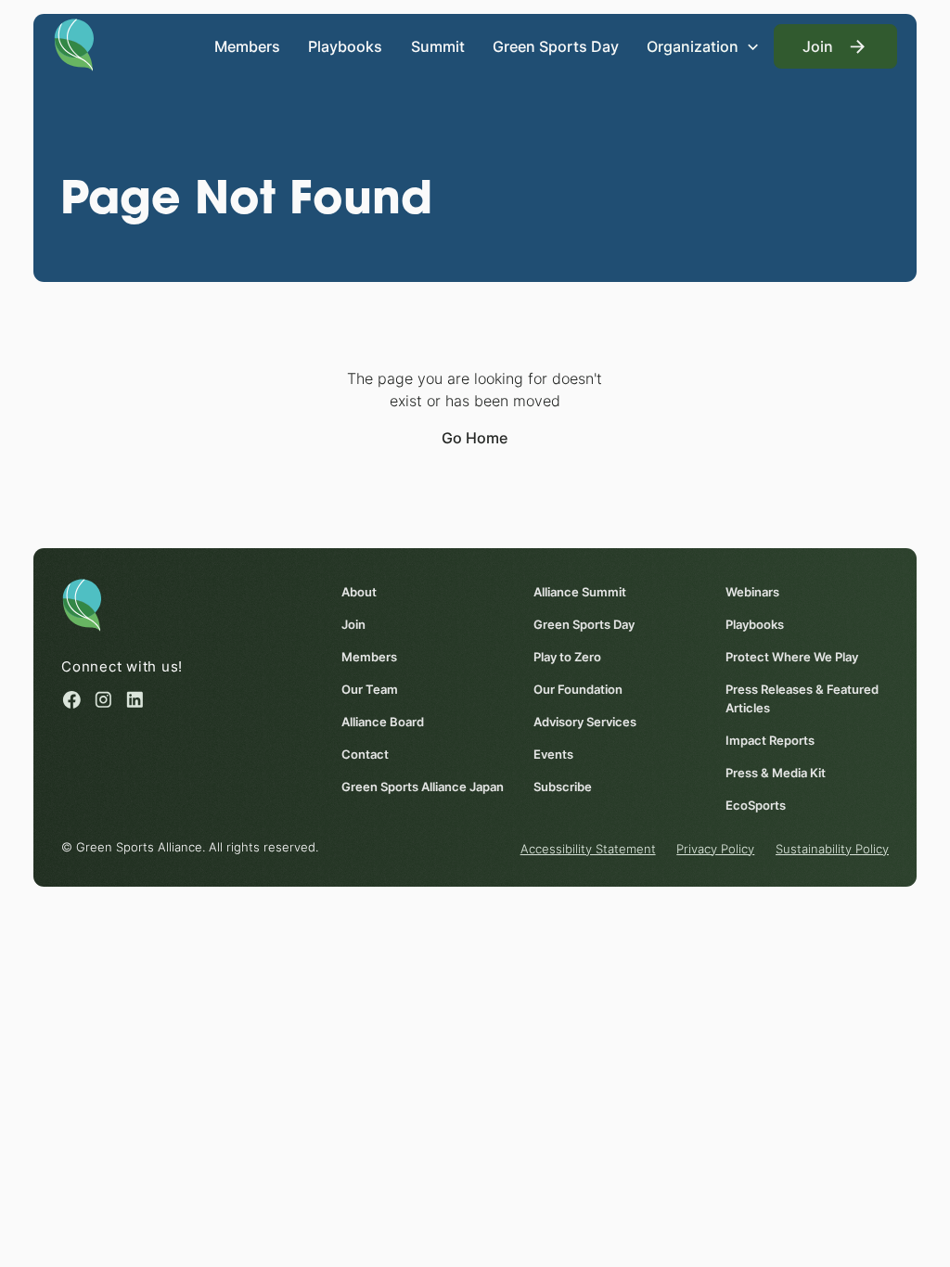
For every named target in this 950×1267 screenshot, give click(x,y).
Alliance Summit (579, 591)
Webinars (752, 591)
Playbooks (345, 46)
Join (353, 624)
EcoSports (755, 805)
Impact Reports (770, 740)
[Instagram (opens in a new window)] (103, 699)
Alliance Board (382, 721)
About (359, 591)
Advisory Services (584, 721)
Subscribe (562, 786)
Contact (365, 754)
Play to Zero (567, 656)
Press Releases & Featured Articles (802, 698)
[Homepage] (74, 43)
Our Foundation (578, 689)
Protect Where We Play (791, 656)
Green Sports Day (556, 46)
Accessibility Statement (588, 848)
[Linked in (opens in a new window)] (135, 699)
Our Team (369, 689)
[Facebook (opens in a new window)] (72, 699)
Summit (438, 46)
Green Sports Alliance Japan (422, 786)
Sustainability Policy (832, 848)
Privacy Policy (715, 848)
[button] (703, 46)
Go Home (474, 438)
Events (553, 754)
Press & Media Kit (775, 772)
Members (247, 46)
